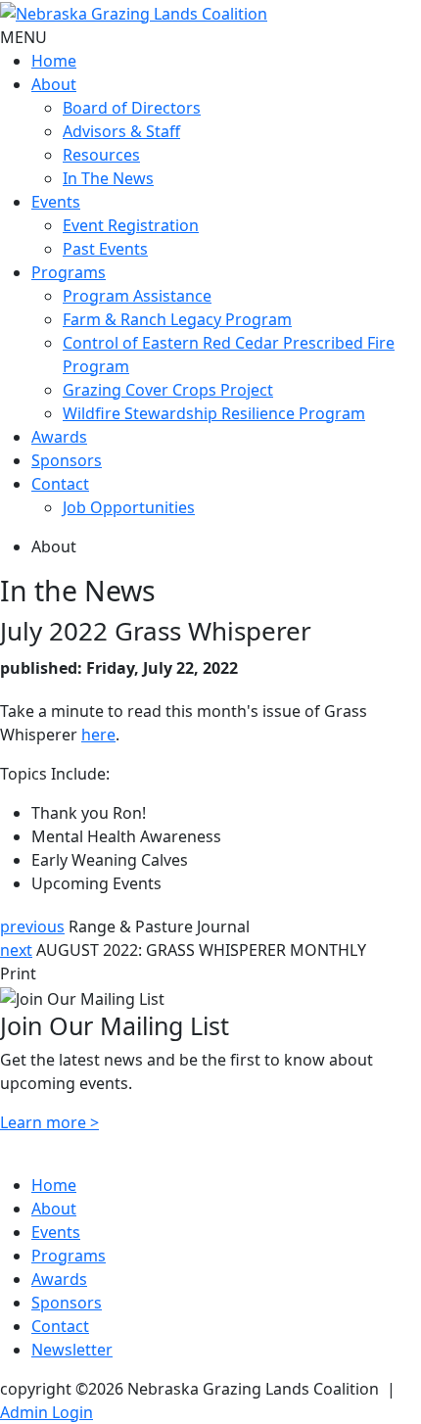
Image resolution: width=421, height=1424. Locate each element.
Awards (59, 437)
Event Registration (131, 225)
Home (53, 60)
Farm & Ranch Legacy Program (177, 319)
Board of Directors (132, 108)
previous (32, 926)
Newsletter (72, 1349)
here (98, 734)
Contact (60, 484)
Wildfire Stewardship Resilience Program (214, 413)
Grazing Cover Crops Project (168, 390)
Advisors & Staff (121, 131)
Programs (68, 272)
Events (55, 202)
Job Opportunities (129, 507)
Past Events (105, 249)
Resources (101, 155)
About (53, 84)
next (16, 950)
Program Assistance (137, 296)
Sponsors (66, 460)
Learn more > (49, 1122)
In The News (108, 178)
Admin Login (46, 1412)
